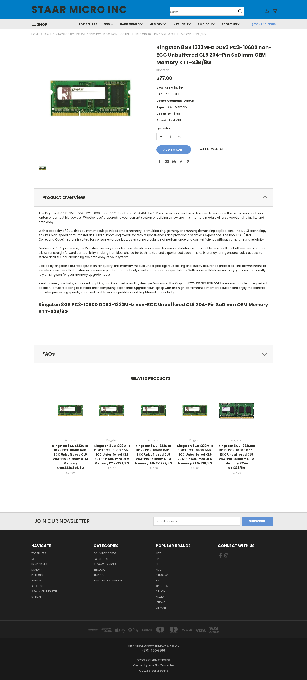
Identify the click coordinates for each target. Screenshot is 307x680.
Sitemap (36, 597)
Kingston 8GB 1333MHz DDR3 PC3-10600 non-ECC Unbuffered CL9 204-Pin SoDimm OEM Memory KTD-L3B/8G (195, 454)
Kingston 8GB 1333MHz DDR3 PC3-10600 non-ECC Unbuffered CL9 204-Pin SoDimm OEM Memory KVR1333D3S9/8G (70, 457)
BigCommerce (161, 659)
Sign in (36, 591)
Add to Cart (70, 414)
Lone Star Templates (161, 665)
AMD (158, 569)
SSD (107, 24)
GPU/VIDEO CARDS (105, 553)
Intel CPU (180, 24)
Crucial (161, 591)
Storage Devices (105, 564)
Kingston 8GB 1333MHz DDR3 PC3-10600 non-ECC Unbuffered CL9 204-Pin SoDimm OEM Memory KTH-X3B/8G (112, 454)
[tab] (153, 197)
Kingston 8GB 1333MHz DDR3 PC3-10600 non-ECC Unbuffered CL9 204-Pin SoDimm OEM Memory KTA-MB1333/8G (236, 457)
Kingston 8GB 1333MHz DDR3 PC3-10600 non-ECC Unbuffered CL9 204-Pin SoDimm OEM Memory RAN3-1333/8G (153, 454)
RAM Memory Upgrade (108, 580)
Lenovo (160, 602)
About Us (229, 24)
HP (157, 559)
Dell (158, 564)
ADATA (160, 597)
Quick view (70, 406)
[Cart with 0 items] (275, 11)
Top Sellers (87, 24)
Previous (296, 667)
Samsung (162, 575)
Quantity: (163, 129)
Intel (159, 553)
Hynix (159, 580)
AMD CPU (205, 24)
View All (161, 608)
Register (52, 591)
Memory (156, 24)
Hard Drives (130, 24)
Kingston (162, 586)
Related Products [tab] (150, 378)
